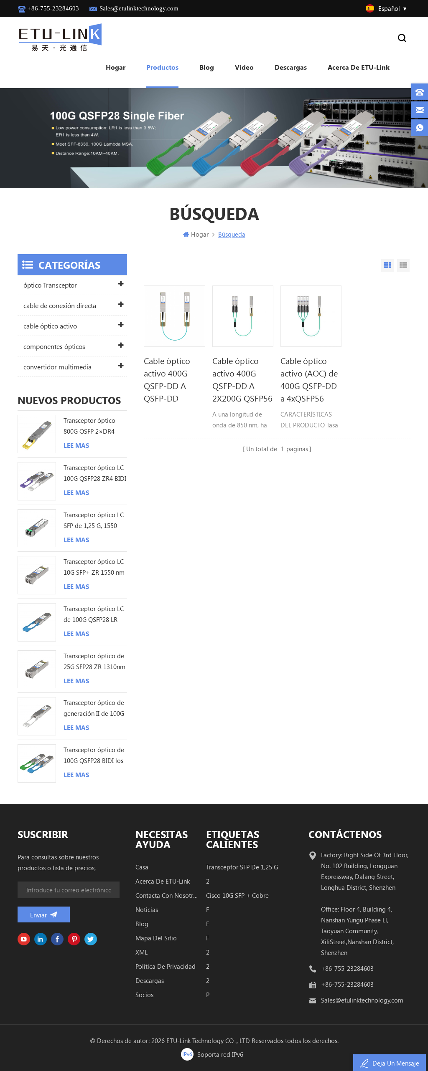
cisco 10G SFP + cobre (237, 895)
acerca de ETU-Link (359, 67)
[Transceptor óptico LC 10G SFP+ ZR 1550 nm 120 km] (37, 575)
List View (403, 265)
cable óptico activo (50, 325)
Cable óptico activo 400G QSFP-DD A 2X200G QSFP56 (242, 379)
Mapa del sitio (156, 938)
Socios (144, 994)
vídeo (244, 67)
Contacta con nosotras (166, 895)
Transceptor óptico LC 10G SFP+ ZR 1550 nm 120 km (94, 567)
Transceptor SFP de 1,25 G (242, 867)
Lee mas (76, 445)
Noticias (146, 909)
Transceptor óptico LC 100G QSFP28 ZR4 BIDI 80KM (95, 473)
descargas (149, 980)
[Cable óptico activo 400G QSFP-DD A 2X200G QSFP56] (242, 315)
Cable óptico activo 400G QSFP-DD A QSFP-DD (167, 379)
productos (162, 67)
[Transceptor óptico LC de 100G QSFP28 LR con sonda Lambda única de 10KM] (37, 622)
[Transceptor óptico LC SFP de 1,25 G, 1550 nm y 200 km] (37, 528)
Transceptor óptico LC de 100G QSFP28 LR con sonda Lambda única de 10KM (94, 614)
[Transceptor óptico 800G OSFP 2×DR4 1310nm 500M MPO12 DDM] (37, 434)
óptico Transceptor (50, 284)
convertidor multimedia (57, 366)
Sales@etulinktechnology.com (138, 8)
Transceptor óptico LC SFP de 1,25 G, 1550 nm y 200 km (94, 520)
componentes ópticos (54, 346)
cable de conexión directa (59, 305)
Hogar (115, 67)
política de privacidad (165, 966)
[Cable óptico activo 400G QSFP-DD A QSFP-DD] (174, 315)
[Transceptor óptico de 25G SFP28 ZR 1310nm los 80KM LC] (37, 669)
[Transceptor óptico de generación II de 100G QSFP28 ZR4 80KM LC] (37, 716)
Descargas (291, 67)
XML (141, 952)
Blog (206, 67)
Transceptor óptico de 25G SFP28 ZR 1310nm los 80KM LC (94, 662)
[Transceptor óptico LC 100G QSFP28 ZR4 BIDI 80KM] (37, 481)
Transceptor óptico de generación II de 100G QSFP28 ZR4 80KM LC (94, 708)
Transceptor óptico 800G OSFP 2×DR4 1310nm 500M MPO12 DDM (94, 426)
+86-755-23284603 (53, 8)
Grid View (387, 265)
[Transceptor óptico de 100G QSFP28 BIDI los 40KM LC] (37, 763)
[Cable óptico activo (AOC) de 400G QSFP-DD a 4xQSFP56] (310, 315)
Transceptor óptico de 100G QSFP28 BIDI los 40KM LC (94, 755)
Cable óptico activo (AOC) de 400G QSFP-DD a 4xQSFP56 (309, 379)
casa (141, 867)
